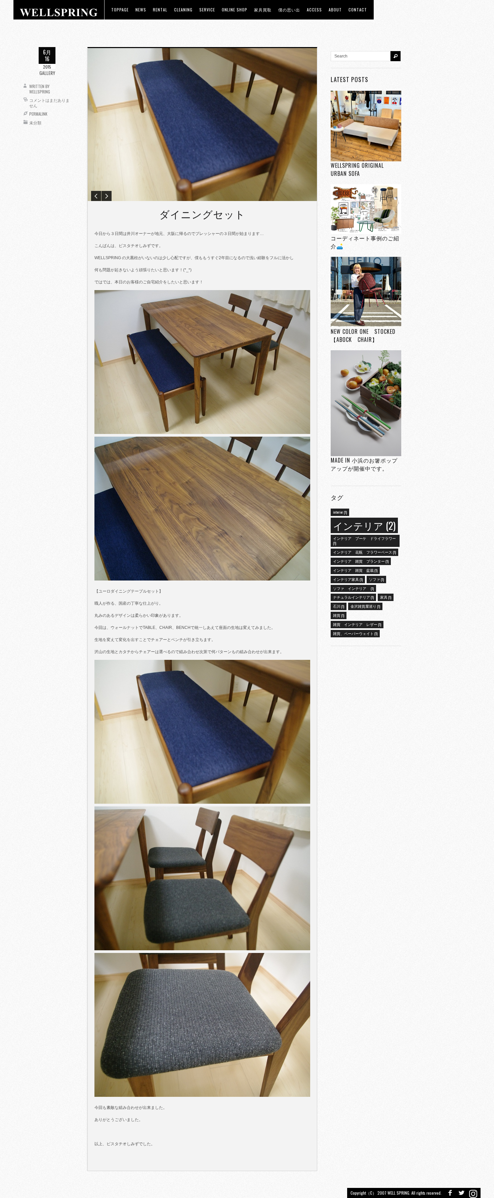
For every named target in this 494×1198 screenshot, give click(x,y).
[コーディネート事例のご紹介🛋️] (366, 208)
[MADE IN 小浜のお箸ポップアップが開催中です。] (366, 403)
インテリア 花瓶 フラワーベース (364, 552)
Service (207, 9)
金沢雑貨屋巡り (365, 606)
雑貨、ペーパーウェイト (355, 633)
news (140, 9)
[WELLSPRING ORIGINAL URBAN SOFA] (366, 125)
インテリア (364, 525)
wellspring (39, 91)
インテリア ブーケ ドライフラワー (364, 540)
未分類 (35, 122)
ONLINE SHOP (234, 9)
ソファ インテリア (353, 588)
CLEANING (183, 9)
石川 (338, 606)
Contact (357, 9)
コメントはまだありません (49, 102)
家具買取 (263, 9)
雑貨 (338, 615)
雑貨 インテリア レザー (357, 624)
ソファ (376, 579)
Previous (96, 196)
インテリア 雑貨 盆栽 (355, 570)
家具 (385, 597)
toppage (120, 9)
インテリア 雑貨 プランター (360, 561)
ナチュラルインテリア (353, 597)
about (335, 9)
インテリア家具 (348, 579)
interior (340, 512)
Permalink (38, 114)
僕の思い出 (289, 9)
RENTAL (160, 9)
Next (106, 196)
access (314, 9)
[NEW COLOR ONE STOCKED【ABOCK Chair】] (366, 292)
